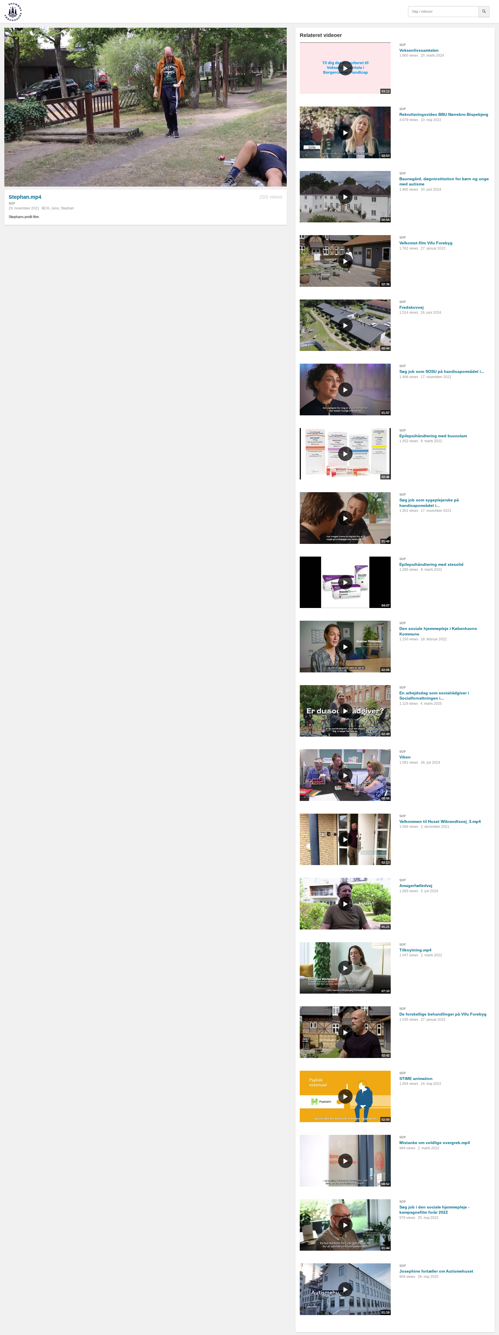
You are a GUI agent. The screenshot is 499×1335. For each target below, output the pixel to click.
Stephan (67, 208)
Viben (405, 757)
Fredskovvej (411, 307)
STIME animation (416, 1078)
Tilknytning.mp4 (415, 950)
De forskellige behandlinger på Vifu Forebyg (443, 1014)
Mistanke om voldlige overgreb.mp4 (434, 1142)
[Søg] (483, 11)
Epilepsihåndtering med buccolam (433, 436)
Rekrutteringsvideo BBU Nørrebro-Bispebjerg (443, 114)
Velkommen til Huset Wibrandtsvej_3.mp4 (440, 821)
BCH (45, 208)
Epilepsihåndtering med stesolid (431, 564)
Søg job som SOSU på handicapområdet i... (441, 371)
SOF (12, 203)
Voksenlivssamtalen (419, 50)
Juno (55, 208)
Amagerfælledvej (415, 885)
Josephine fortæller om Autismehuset (436, 1271)
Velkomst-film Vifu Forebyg (426, 243)
